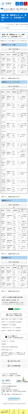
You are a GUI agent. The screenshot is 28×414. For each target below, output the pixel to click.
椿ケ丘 (2, 277)
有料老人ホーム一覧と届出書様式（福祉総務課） (11, 321)
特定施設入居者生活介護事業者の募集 (9, 346)
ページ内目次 (6, 27)
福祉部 (3, 300)
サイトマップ (5, 373)
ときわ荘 (3, 58)
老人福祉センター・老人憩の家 (8, 341)
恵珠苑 (2, 271)
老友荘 (2, 64)
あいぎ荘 (3, 239)
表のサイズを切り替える (14, 49)
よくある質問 (17, 375)
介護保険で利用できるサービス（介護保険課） (11, 327)
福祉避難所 (3, 344)
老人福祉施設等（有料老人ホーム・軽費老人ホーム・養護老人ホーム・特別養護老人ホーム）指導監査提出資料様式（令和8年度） (13, 354)
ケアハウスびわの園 (3, 188)
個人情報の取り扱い (14, 373)
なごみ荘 (3, 227)
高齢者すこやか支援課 (11, 300)
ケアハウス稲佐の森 (3, 181)
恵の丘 (2, 221)
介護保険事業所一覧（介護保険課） (9, 324)
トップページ (6, 8)
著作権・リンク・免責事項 (7, 375)
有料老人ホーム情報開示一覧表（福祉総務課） (11, 330)
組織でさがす (12, 8)
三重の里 (3, 283)
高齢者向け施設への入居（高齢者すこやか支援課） (12, 319)
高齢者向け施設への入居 (13, 78)
